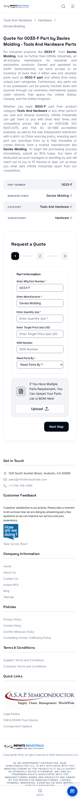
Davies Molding (58, 195)
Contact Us (10, 578)
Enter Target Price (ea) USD (33, 327)
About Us (9, 572)
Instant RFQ (11, 585)
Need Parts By (26, 358)
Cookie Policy (12, 625)
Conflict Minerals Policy (18, 631)
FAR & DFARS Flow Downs (20, 720)
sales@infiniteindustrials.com (28, 479)
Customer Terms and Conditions (24, 666)
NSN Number (25, 342)
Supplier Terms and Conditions (23, 660)
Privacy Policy (12, 619)
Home (7, 566)
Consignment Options (17, 726)
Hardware (62, 218)
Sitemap (8, 597)
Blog (6, 590)
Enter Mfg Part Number (32, 281)
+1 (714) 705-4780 (20, 485)
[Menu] (73, 6)
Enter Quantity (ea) (29, 312)
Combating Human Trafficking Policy (27, 637)
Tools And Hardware (54, 206)
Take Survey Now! (15, 544)
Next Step (56, 426)
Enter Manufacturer (29, 296)
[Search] (63, 6)
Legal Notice (11, 714)
